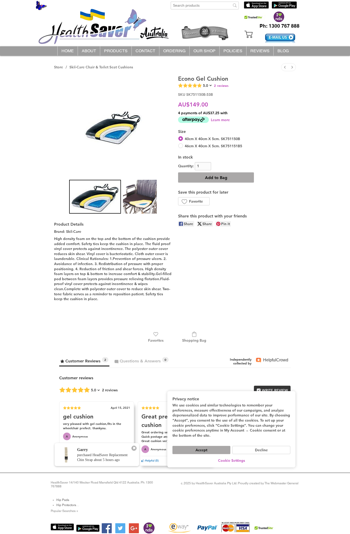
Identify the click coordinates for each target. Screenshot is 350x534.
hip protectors (66, 505)
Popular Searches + (64, 511)
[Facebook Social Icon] (107, 528)
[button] (115, 51)
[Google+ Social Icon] (134, 528)
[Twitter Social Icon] (120, 528)
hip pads (62, 500)
